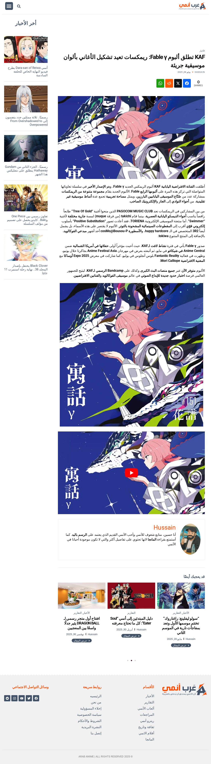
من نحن (96, 702)
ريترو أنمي (147, 721)
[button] (9, 6)
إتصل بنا (96, 733)
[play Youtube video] (131, 472)
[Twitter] (29, 698)
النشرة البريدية (91, 727)
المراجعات (147, 715)
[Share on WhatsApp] (160, 83)
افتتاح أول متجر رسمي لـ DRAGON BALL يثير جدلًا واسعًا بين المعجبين (82, 623)
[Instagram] (14, 698)
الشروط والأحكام (89, 721)
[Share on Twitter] (178, 83)
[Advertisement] (121, 35)
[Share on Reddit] (169, 83)
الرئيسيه (95, 696)
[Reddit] (7, 698)
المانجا (149, 739)
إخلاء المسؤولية (90, 708)
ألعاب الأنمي (146, 708)
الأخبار (202, 51)
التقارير (149, 702)
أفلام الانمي (146, 733)
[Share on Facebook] (187, 83)
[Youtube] (22, 698)
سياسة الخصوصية (89, 715)
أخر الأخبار (25, 23)
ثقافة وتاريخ (146, 727)
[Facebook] (36, 698)
